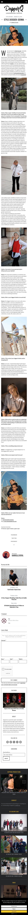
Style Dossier (9, 17)
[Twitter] (11, 740)
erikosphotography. (19, 73)
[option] (14, 579)
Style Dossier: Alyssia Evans (14, 589)
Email (11, 659)
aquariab (23, 74)
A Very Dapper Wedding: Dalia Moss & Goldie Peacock (14, 597)
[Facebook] (7, 740)
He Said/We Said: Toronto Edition (14, 872)
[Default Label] (14, 740)
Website (20, 659)
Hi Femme (3, 528)
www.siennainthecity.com (10, 521)
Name (2, 659)
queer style (17, 528)
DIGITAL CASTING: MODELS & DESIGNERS (14, 708)
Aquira (12, 63)
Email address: (6, 750)
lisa (9, 619)
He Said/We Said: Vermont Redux (14, 851)
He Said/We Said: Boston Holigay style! (14, 829)
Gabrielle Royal (14, 22)
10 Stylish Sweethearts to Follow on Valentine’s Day (14, 605)
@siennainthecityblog (8, 519)
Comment (3, 640)
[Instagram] (17, 740)
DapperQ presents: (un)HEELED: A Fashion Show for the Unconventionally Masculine (14, 897)
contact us (17, 802)
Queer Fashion (10, 528)
